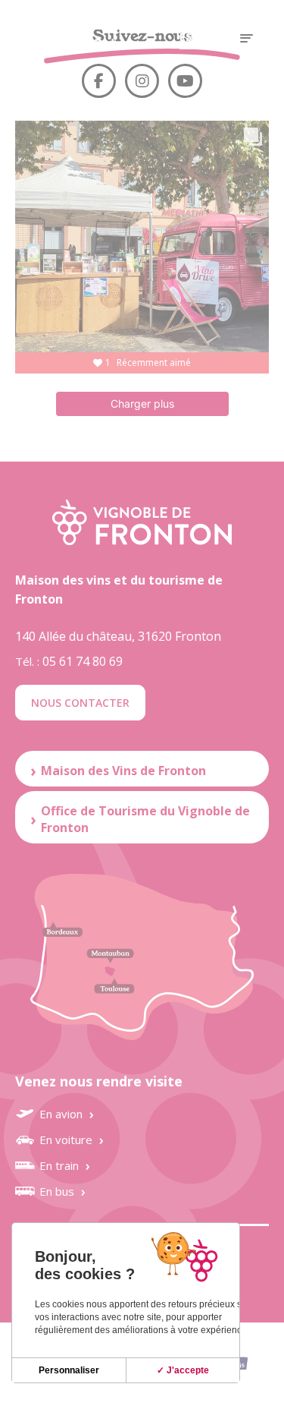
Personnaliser (69, 1370)
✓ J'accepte (183, 1370)
